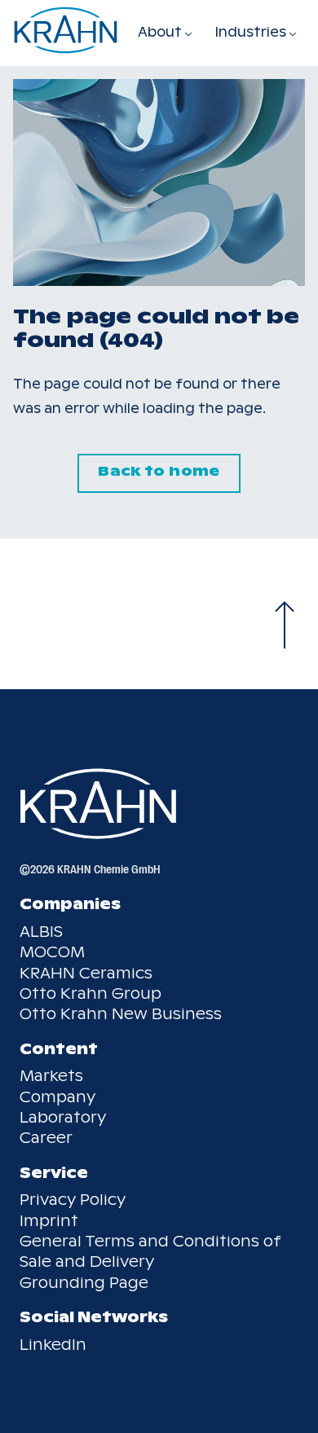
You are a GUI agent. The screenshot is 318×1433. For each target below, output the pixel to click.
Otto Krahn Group (90, 993)
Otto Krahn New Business (121, 1013)
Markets (51, 1075)
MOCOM (52, 952)
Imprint (49, 1220)
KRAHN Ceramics (86, 973)
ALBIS (41, 931)
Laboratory (63, 1117)
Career (46, 1137)
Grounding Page (84, 1282)
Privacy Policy (73, 1199)
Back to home (158, 471)
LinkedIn (53, 1344)
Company (57, 1097)
